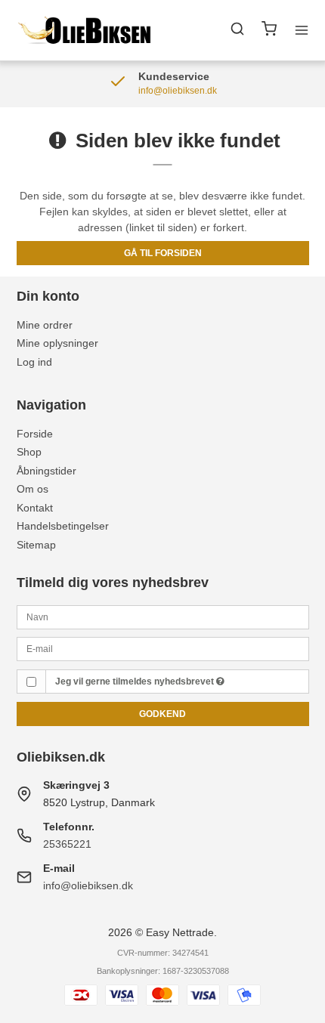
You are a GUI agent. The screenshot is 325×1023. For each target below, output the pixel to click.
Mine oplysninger (57, 343)
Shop (29, 452)
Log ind (34, 362)
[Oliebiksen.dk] (85, 30)
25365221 (67, 844)
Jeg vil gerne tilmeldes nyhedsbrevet (135, 681)
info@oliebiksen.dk (88, 885)
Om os (32, 489)
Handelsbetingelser (63, 526)
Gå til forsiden (163, 253)
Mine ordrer (45, 325)
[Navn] (163, 616)
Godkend (162, 714)
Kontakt (35, 508)
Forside (35, 434)
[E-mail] (163, 648)
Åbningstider (46, 471)
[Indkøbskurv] (269, 30)
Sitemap (36, 545)
